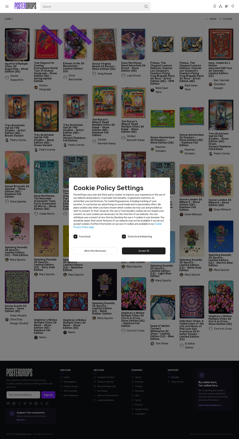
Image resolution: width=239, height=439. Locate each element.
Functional (84, 236)
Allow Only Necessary (95, 251)
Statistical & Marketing (140, 236)
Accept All (143, 251)
